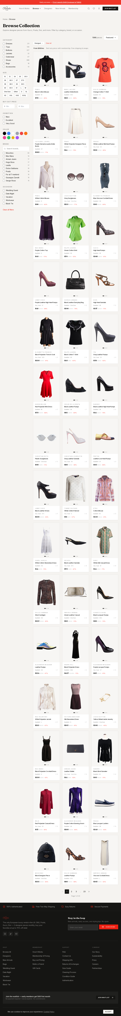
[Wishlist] (94, 8)
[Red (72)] (21, 133)
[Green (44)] (8, 137)
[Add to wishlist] (56, 55)
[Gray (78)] (17, 133)
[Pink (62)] (4, 137)
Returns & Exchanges (70, 964)
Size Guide (66, 968)
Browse (36, 8)
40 (5, 88)
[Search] (88, 8)
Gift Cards (36, 968)
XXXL (24, 95)
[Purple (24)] (17, 137)
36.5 (11, 80)
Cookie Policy (48, 1012)
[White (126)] (13, 133)
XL (26, 92)
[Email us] (16, 934)
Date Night (7, 972)
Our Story (96, 952)
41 (16, 88)
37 (17, 80)
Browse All (7, 952)
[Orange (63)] (25, 133)
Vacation (6, 976)
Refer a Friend (38, 964)
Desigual (38, 43)
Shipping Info (67, 960)
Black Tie (6, 985)
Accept (108, 1012)
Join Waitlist (104, 997)
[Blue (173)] (8, 133)
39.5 (22, 84)
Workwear (7, 980)
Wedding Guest (9, 968)
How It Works (24, 8)
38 (5, 84)
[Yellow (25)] (13, 137)
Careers (95, 964)
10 (5, 76)
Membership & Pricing (41, 956)
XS (5, 95)
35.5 (25, 76)
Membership (73, 8)
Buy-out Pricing (38, 960)
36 (5, 80)
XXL (10, 95)
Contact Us (66, 956)
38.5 (11, 84)
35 (20, 76)
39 (17, 84)
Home (5, 19)
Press (94, 960)
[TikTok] (11, 934)
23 (84, 892)
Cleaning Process (69, 972)
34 (15, 76)
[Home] (7, 8)
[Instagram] (5, 934)
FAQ (64, 952)
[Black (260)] (4, 133)
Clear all (48, 43)
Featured (109, 38)
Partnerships (97, 968)
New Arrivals (60, 8)
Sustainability (97, 956)
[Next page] (89, 891)
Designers (48, 8)
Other (16, 92)
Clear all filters (8, 210)
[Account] (99, 8)
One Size (7, 92)
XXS (17, 95)
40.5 (11, 88)
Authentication (67, 980)
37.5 (22, 80)
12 (10, 76)
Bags (5, 964)
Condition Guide (68, 976)
